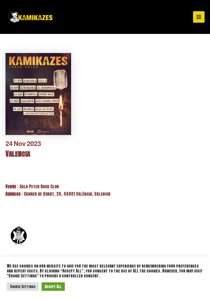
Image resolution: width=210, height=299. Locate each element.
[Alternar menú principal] (199, 17)
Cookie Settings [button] (23, 286)
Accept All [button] (53, 286)
